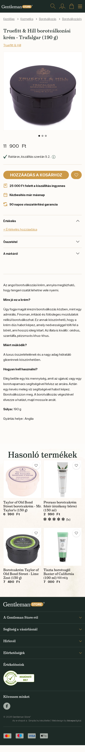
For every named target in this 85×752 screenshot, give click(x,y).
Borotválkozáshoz (73, 19)
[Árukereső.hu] (18, 678)
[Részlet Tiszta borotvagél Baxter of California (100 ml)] (63, 547)
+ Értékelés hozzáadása (20, 229)
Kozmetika (26, 19)
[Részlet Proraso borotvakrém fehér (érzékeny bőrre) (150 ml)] (63, 479)
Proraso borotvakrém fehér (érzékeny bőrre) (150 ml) (60, 506)
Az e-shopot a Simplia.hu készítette (31, 720)
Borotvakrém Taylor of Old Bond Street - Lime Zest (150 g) (21, 574)
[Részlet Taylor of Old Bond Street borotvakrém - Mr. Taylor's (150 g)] (22, 479)
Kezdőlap (9, 19)
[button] (39, 136)
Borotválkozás (47, 19)
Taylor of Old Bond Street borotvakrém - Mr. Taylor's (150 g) (22, 506)
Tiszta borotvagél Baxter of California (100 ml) (59, 574)
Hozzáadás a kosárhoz (36, 174)
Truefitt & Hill (12, 45)
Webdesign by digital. (67, 720)
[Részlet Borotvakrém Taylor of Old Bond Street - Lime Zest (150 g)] (22, 547)
